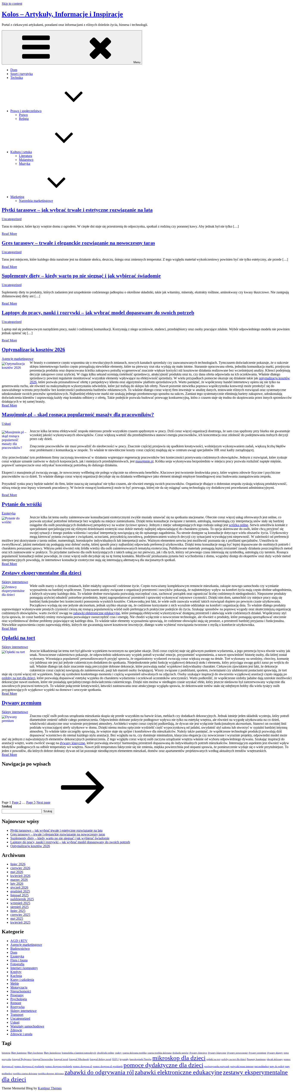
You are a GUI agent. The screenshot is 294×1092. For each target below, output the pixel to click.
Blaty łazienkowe (52, 1053)
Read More (9, 234)
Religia (24, 118)
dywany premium (257, 1053)
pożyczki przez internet (242, 1066)
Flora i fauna (19, 960)
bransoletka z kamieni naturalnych (79, 1053)
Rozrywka (17, 1007)
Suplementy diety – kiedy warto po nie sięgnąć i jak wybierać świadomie (81, 276)
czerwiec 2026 (20, 868)
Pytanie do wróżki (22, 504)
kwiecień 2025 (20, 922)
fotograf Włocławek (79, 1059)
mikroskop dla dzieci (179, 1057)
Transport (16, 1014)
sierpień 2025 (19, 907)
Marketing (17, 197)
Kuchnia (16, 976)
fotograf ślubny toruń (100, 1059)
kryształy (124, 1059)
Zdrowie (16, 1030)
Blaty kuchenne (35, 1053)
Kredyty (16, 972)
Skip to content (12, 3)
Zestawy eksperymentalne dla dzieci (41, 573)
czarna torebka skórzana (159, 1053)
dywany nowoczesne (237, 1053)
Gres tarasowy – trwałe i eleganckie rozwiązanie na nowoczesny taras (78, 243)
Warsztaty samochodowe (27, 1026)
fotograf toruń (61, 1059)
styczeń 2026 (19, 887)
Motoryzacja (18, 987)
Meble (14, 983)
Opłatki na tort (18, 638)
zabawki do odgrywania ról (99, 1072)
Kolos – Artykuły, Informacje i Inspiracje (62, 14)
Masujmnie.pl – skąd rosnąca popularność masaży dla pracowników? (78, 414)
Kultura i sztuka (21, 152)
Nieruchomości (20, 991)
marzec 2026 (19, 880)
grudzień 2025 (20, 891)
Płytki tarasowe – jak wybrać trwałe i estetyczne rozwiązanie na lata (77, 210)
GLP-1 (115, 1059)
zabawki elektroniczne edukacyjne (96, 613)
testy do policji (277, 1066)
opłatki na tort (213, 1059)
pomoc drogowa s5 (82, 1066)
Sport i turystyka (21, 74)
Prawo (23, 115)
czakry (118, 1053)
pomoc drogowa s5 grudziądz (108, 1066)
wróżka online (238, 525)
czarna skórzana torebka (134, 1053)
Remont (15, 1003)
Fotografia (17, 964)
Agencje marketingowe (17, 359)
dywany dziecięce (198, 1053)
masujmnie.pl (144, 461)
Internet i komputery (24, 968)
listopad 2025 (19, 895)
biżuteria (6, 1053)
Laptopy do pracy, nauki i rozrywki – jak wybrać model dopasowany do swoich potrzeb (98, 312)
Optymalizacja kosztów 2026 (33, 349)
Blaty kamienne (19, 1053)
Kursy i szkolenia (22, 979)
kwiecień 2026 (20, 876)
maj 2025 (16, 918)
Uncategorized (12, 219)
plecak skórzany (275, 1059)
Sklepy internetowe (15, 582)
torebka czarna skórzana (25, 1073)
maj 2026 (16, 872)
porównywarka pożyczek (216, 1066)
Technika (16, 77)
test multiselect (261, 1066)
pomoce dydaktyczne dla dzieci (163, 1065)
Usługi (6, 424)
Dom (13, 70)
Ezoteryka (8, 513)
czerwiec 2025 (20, 914)
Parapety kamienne (256, 1059)
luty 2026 (16, 883)
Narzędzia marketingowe (36, 201)
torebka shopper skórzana (51, 1073)
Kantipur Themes (50, 1088)
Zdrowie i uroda (21, 1034)
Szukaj (7, 806)
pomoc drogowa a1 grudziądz (29, 1066)
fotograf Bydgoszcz (22, 1059)
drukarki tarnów (180, 1053)
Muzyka (24, 163)
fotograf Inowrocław (42, 1059)
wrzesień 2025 (20, 903)
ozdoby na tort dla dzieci (18, 678)
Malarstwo (26, 159)
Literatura (25, 156)
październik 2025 (22, 899)
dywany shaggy (275, 1053)
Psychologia (18, 999)
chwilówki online (105, 1053)
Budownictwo (20, 948)
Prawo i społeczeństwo (26, 111)
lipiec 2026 (17, 864)
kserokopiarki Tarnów (141, 1059)
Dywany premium (21, 703)
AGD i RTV (19, 941)
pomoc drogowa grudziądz (58, 1066)
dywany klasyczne (72, 743)
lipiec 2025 (17, 911)
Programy (17, 995)
